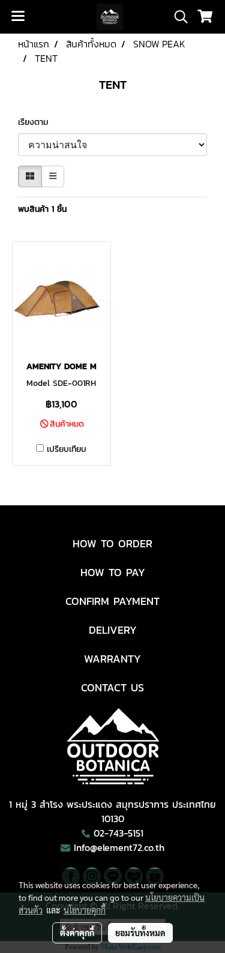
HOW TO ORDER (112, 543)
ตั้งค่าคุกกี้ (77, 932)
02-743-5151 (118, 833)
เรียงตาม (37, 122)
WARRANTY (112, 659)
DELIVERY (113, 630)
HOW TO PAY (112, 572)
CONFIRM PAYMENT (112, 601)
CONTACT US (112, 687)
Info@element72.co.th (119, 847)
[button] (177, 16)
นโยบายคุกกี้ (85, 909)
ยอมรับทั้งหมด (140, 932)
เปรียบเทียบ (66, 449)
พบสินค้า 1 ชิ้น (42, 209)
